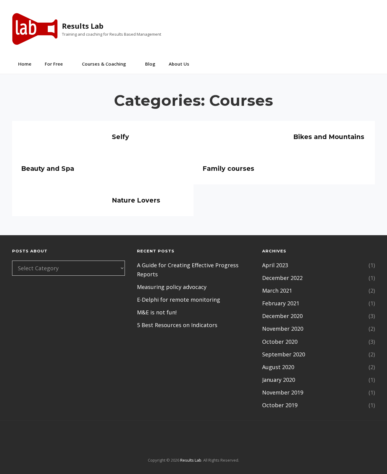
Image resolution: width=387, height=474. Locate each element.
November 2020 (282, 328)
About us (179, 64)
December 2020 (282, 316)
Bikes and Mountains (328, 137)
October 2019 (280, 405)
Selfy (120, 137)
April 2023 (275, 265)
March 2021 (277, 290)
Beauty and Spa (47, 168)
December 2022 (282, 277)
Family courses (228, 168)
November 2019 (282, 392)
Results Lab (82, 26)
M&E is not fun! (157, 312)
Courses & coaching (104, 64)
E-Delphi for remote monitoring (178, 299)
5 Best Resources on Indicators (177, 325)
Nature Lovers (136, 200)
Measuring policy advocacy (172, 287)
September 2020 (283, 354)
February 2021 (280, 303)
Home (24, 64)
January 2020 (278, 379)
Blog (150, 64)
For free (54, 64)
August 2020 (278, 367)
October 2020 (280, 341)
